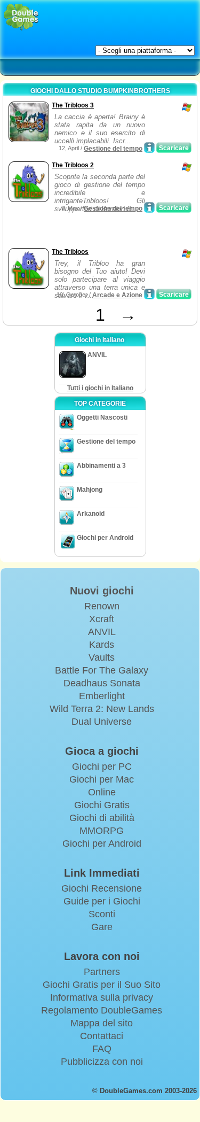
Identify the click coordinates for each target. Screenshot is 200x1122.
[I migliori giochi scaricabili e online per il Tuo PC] (21, 17)
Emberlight (102, 696)
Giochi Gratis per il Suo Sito (102, 984)
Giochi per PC (102, 766)
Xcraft (101, 619)
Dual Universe (101, 721)
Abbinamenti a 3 (101, 465)
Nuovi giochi (102, 591)
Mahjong (89, 489)
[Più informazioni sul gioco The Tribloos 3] (149, 147)
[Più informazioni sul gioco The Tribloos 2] (149, 207)
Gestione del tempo (113, 148)
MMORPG (101, 830)
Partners (102, 971)
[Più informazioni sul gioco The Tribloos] (149, 294)
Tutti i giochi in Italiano (100, 388)
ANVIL (102, 631)
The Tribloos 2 (73, 165)
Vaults (102, 657)
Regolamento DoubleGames (101, 1010)
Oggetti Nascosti (102, 417)
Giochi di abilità (101, 818)
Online (102, 792)
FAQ (101, 1048)
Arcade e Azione (117, 295)
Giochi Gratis (102, 805)
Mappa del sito (101, 1023)
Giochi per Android (105, 537)
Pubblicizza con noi (102, 1061)
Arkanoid (91, 513)
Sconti (102, 914)
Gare (102, 927)
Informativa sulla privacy (101, 997)
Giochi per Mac (101, 779)
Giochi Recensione (101, 888)
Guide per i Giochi (101, 901)
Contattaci (101, 1036)
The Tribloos (70, 252)
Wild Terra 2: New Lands (102, 708)
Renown (101, 606)
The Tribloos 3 (73, 105)
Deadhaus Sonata (101, 683)
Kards (101, 644)
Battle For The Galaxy (101, 670)
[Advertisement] (91, 232)
